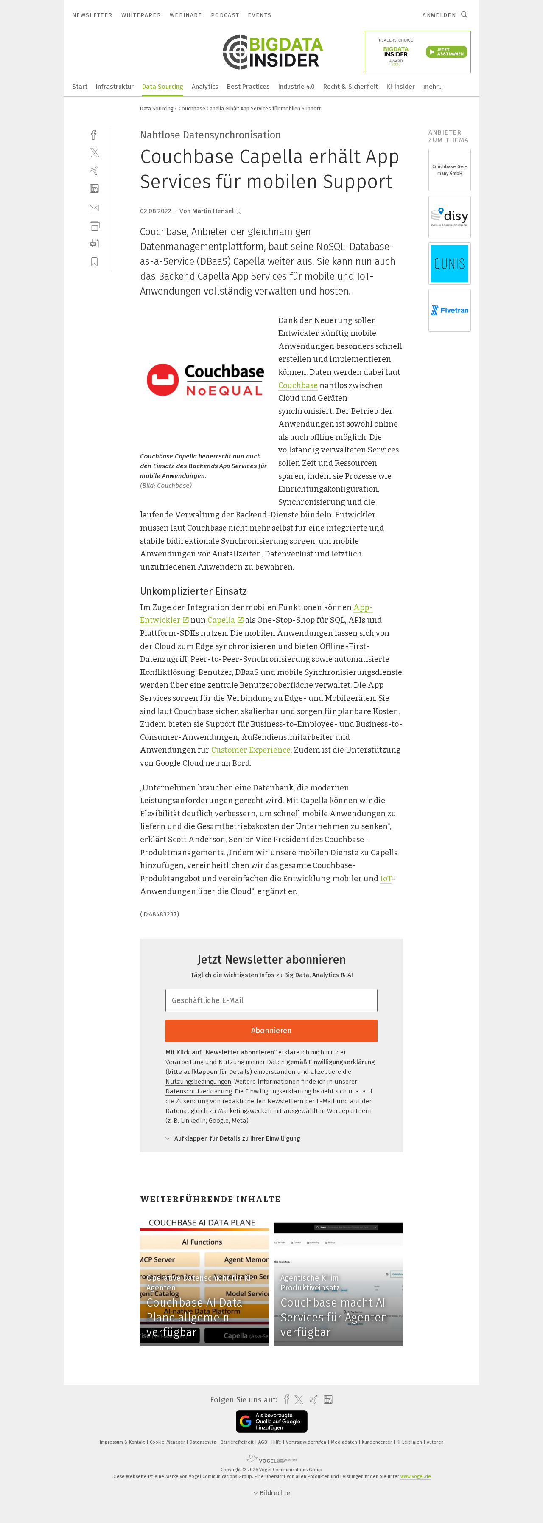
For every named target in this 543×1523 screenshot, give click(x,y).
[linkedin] (94, 188)
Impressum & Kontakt (123, 1442)
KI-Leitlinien (410, 1442)
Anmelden (439, 15)
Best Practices (248, 86)
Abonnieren (271, 1030)
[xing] (94, 170)
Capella (221, 620)
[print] (94, 225)
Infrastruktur (115, 86)
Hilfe (277, 1442)
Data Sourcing (162, 86)
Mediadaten (344, 1442)
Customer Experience (251, 750)
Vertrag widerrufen (306, 1442)
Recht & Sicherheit (350, 86)
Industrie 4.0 (296, 86)
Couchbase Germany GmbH (449, 170)
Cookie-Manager (168, 1442)
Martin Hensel (213, 211)
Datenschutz (203, 1442)
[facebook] (94, 134)
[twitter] (94, 152)
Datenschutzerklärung (198, 1091)
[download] (94, 243)
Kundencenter (377, 1442)
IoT (386, 878)
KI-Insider (400, 86)
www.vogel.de (415, 1476)
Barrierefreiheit (238, 1442)
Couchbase (298, 385)
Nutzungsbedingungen (198, 1081)
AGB (263, 1442)
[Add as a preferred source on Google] (272, 1421)
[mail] (94, 207)
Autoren (435, 1442)
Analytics (205, 86)
